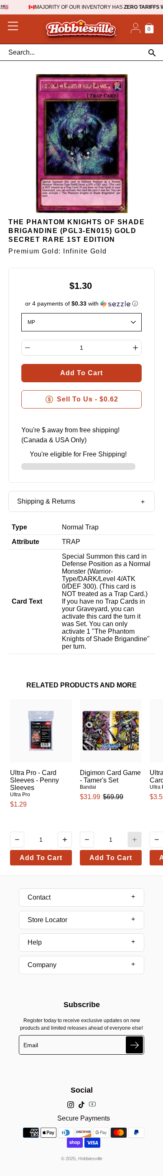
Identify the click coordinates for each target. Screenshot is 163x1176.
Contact (39, 897)
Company (42, 964)
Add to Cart (41, 857)
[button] (81, 304)
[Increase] (135, 348)
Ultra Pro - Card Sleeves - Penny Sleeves (34, 780)
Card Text (27, 601)
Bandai (88, 787)
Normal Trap (80, 527)
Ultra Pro (20, 794)
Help (35, 942)
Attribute (25, 541)
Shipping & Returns (46, 501)
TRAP (71, 541)
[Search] (152, 52)
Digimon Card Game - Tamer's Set (110, 776)
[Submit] (134, 1045)
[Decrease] (27, 348)
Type (19, 527)
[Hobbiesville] (81, 29)
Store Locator (47, 919)
